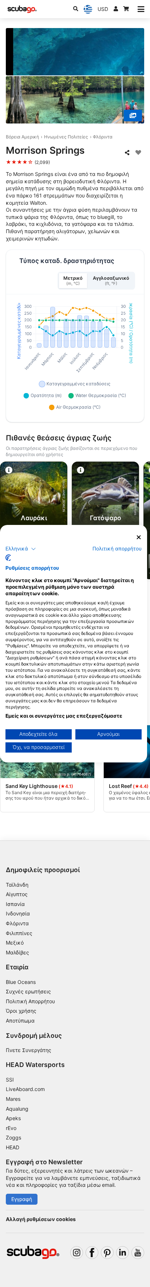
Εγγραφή (21, 1199)
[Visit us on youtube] (137, 1252)
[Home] (22, 9)
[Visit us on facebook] (92, 1252)
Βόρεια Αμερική (22, 137)
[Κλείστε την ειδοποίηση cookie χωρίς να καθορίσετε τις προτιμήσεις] (139, 537)
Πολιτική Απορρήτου (30, 1001)
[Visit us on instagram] (76, 1252)
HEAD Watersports (35, 1064)
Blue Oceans (21, 982)
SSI (10, 1079)
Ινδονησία (18, 913)
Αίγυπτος (17, 894)
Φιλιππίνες (19, 933)
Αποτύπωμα (20, 1020)
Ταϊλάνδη (17, 885)
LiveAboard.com (25, 1089)
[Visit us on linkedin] (122, 1252)
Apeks (13, 1118)
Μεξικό (15, 942)
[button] (20, 549)
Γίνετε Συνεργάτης (28, 1050)
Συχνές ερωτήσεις (28, 991)
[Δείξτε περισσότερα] (133, 115)
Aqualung (17, 1109)
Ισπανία (15, 904)
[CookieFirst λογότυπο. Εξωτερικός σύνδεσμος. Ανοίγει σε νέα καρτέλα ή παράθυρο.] (8, 557)
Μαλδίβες (17, 952)
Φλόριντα (102, 137)
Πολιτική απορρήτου (117, 549)
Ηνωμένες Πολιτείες (66, 137)
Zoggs (13, 1137)
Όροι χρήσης (21, 1011)
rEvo (11, 1128)
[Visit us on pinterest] (107, 1252)
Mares (13, 1099)
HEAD (12, 1147)
